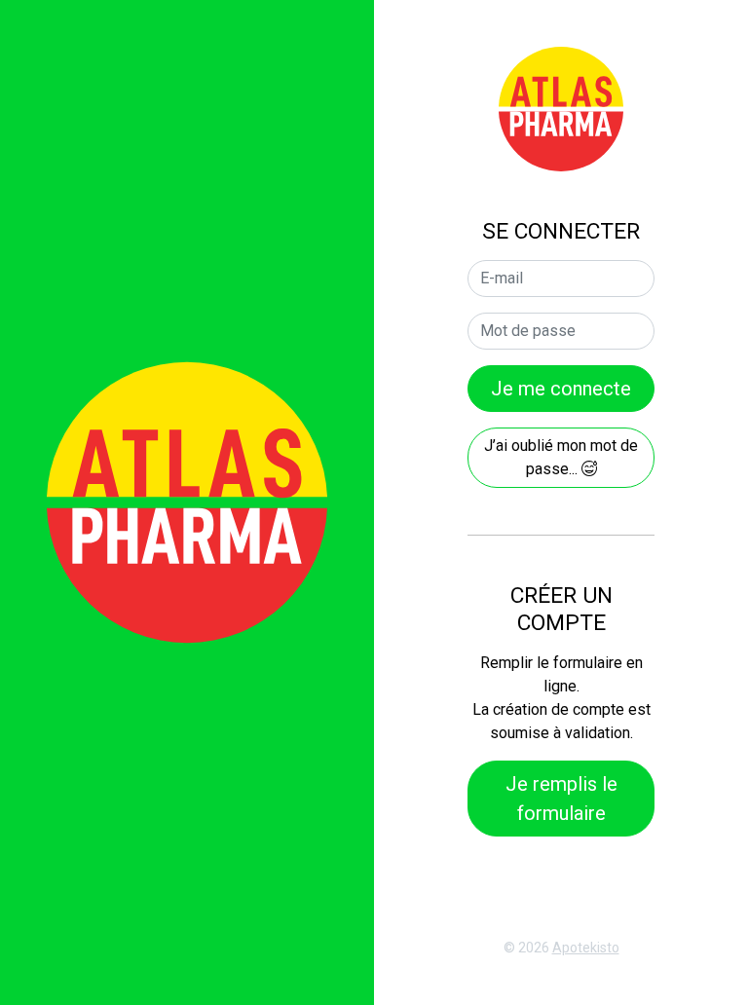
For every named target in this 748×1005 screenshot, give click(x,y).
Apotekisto (585, 947)
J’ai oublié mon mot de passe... (561, 457)
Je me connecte (561, 388)
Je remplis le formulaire (561, 798)
